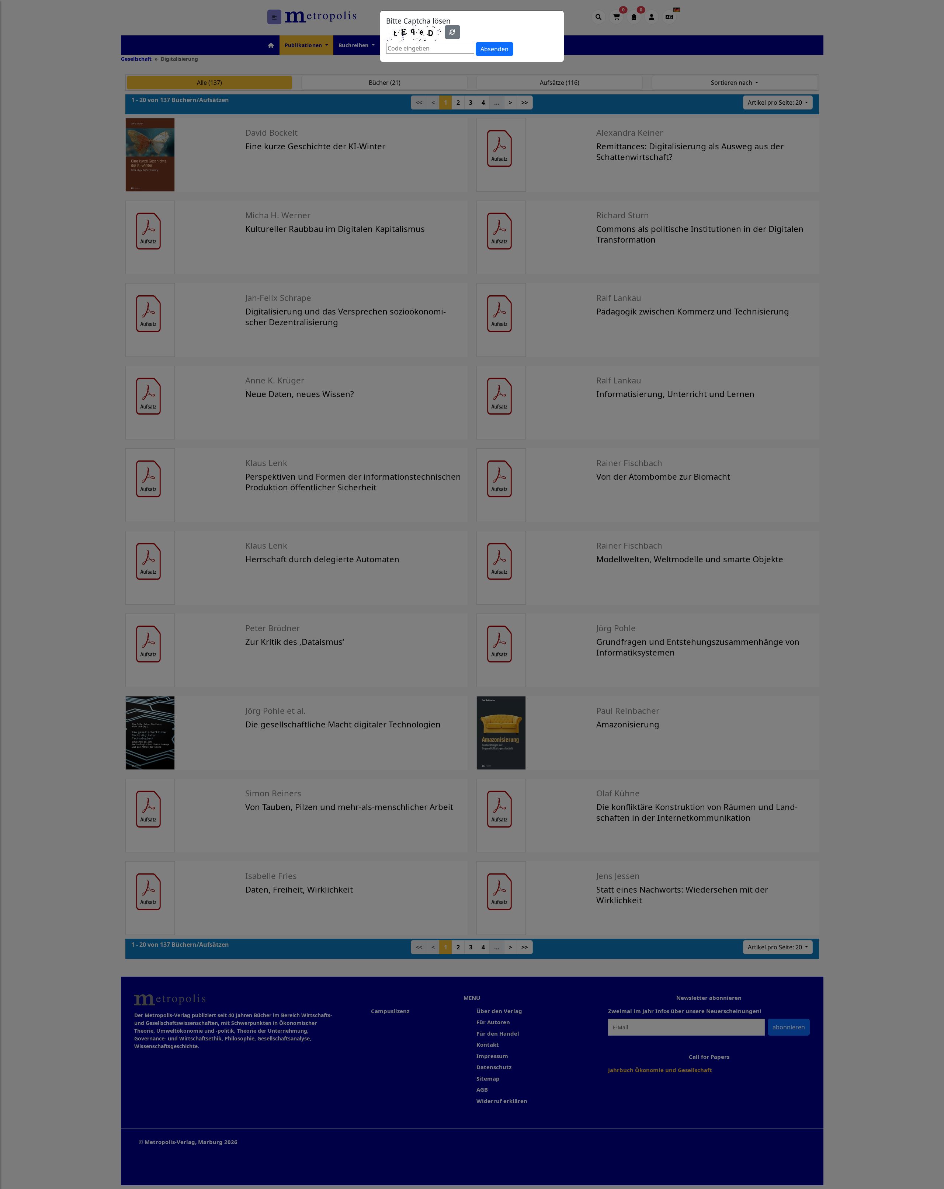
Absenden (494, 49)
